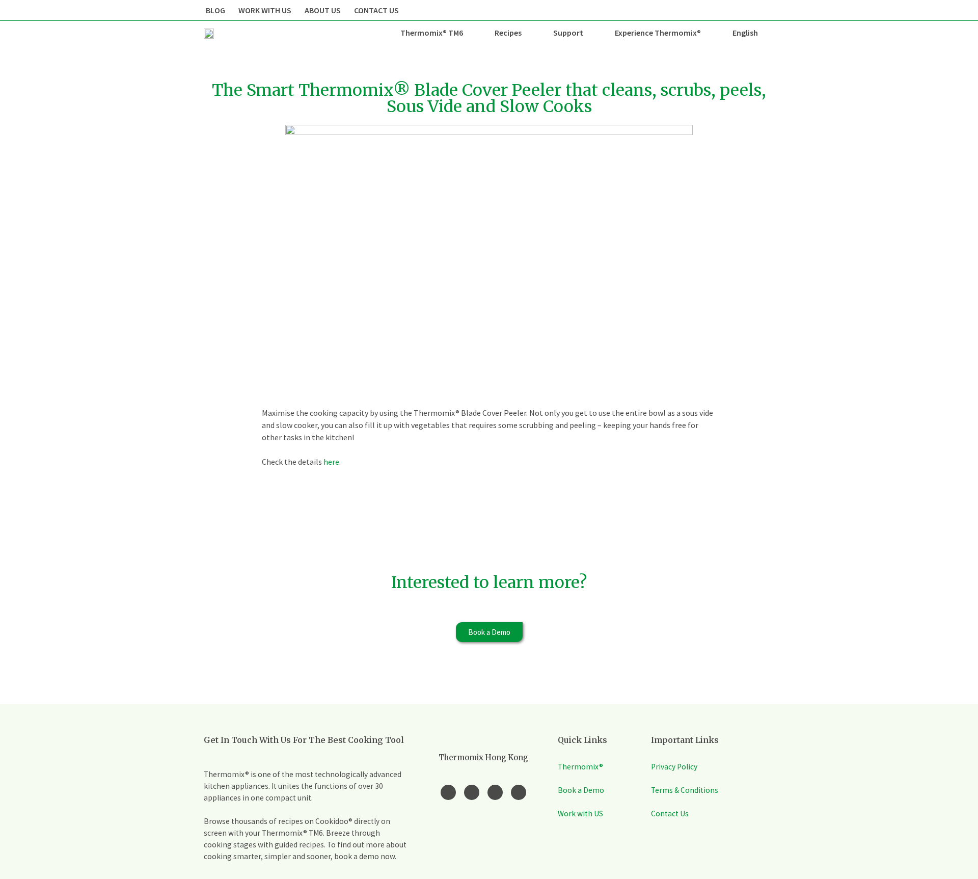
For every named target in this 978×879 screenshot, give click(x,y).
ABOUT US (323, 10)
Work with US (580, 813)
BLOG (215, 10)
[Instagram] (471, 792)
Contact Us (670, 813)
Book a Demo (581, 790)
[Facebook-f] (448, 792)
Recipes (508, 33)
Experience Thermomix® (658, 33)
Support (568, 33)
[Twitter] (495, 792)
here (331, 462)
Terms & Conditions (684, 790)
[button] (489, 632)
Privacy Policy (674, 766)
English (745, 33)
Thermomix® (580, 766)
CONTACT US (376, 10)
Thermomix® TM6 (431, 33)
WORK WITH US (264, 10)
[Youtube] (518, 792)
